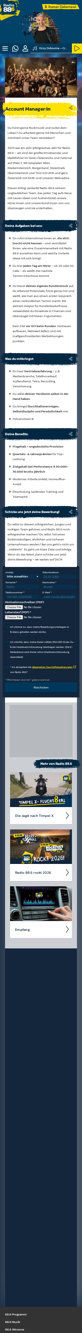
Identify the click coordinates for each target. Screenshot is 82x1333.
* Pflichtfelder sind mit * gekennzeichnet (27, 680)
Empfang (22, 929)
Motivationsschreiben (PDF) (24, 602)
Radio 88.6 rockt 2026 (33, 872)
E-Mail (46, 592)
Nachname (48, 582)
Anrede (9, 572)
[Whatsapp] (15, 48)
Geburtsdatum (50, 572)
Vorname (10, 582)
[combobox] (22, 577)
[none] (5, 48)
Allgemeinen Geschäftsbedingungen (52, 667)
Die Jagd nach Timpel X (34, 815)
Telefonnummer (14, 592)
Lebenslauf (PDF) (17, 612)
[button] (25, 48)
